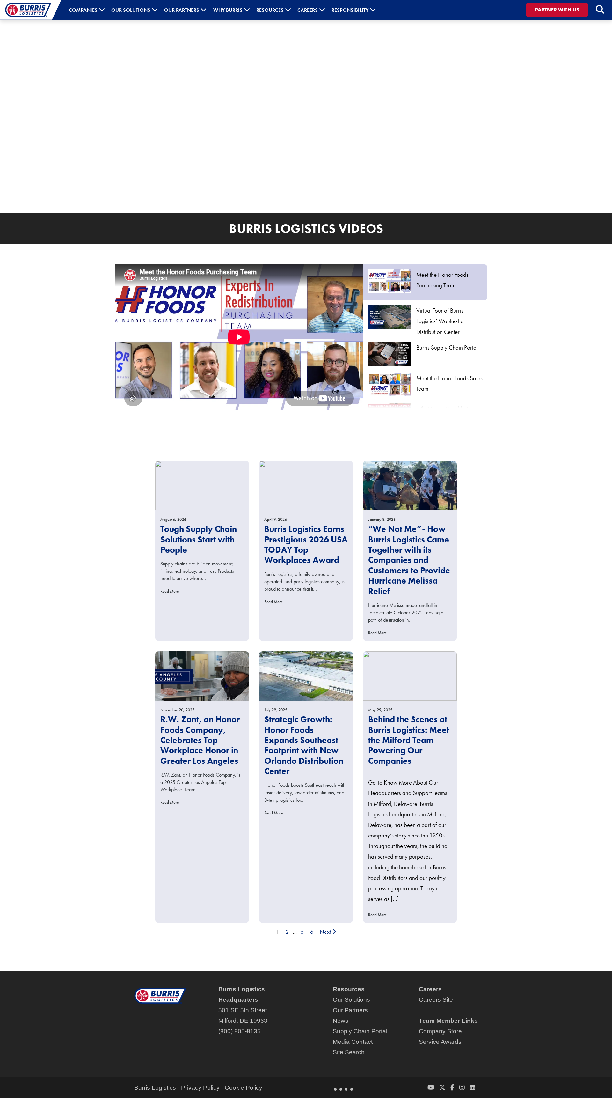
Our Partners (350, 1010)
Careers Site (436, 999)
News (340, 1020)
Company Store (440, 1031)
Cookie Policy (243, 1087)
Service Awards (440, 1041)
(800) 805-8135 (239, 1031)
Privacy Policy (200, 1087)
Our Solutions (351, 999)
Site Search (349, 1052)
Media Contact (353, 1041)
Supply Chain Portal (360, 1031)
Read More (169, 591)
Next (326, 931)
